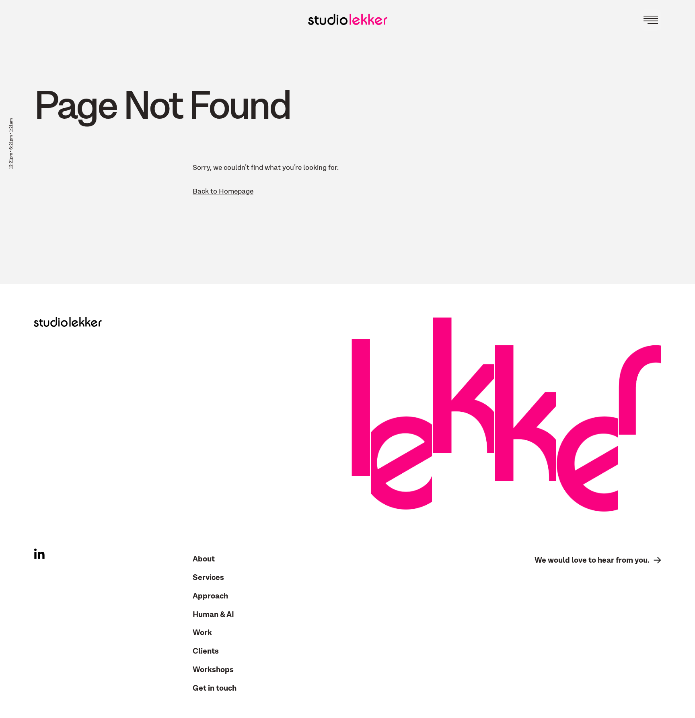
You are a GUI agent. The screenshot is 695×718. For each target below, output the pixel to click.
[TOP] (683, 309)
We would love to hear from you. (592, 560)
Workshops (213, 670)
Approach (210, 596)
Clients (206, 651)
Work (202, 633)
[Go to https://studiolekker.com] (347, 19)
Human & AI (213, 615)
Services (208, 578)
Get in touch (214, 688)
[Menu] (650, 20)
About (204, 559)
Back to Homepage (223, 191)
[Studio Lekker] (68, 322)
